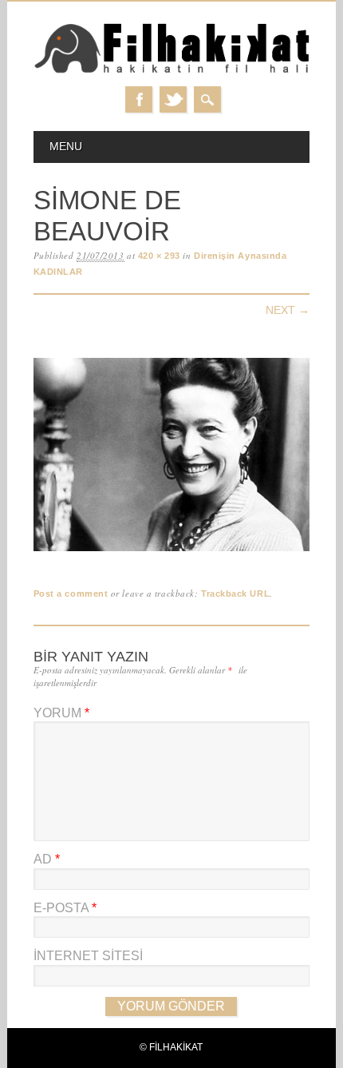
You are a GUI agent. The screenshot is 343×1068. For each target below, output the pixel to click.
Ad (47, 859)
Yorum (61, 713)
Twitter (173, 99)
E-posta (65, 908)
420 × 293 (159, 255)
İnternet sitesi (88, 956)
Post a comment (71, 593)
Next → (287, 310)
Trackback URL (235, 593)
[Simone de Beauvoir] (172, 552)
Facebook (138, 99)
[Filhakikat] (172, 71)
